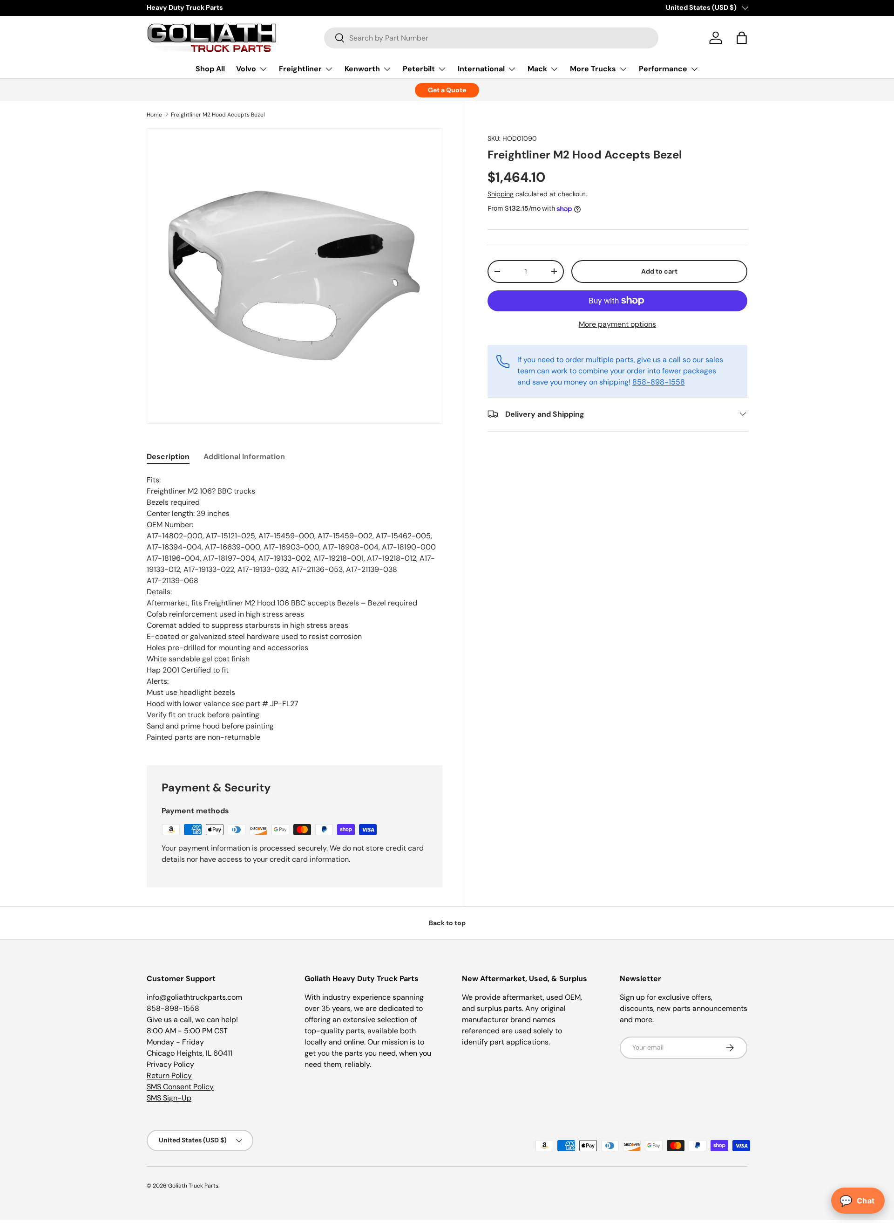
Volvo (246, 69)
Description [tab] (168, 456)
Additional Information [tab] (244, 456)
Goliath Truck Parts (193, 1185)
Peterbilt (419, 69)
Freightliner (300, 69)
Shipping (501, 194)
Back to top (447, 923)
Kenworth (362, 69)
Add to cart (659, 271)
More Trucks (593, 69)
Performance (663, 69)
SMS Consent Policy (180, 1087)
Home (154, 114)
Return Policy (169, 1075)
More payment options (617, 324)
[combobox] (491, 37)
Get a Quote (447, 90)
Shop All (210, 69)
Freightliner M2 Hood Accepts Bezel (218, 114)
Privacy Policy (170, 1064)
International (481, 69)
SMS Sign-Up (169, 1098)
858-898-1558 (658, 381)
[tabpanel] (294, 608)
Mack (537, 69)
